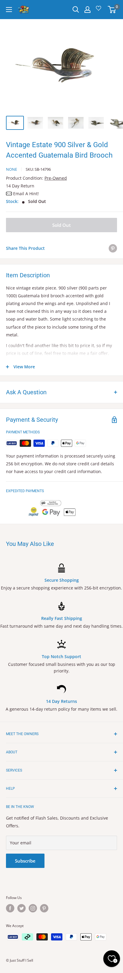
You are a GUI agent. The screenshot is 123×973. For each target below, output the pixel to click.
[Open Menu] (9, 9)
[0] (112, 9)
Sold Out (61, 225)
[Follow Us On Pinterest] (44, 908)
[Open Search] (76, 9)
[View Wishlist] (99, 10)
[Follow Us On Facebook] (10, 908)
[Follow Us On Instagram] (33, 908)
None (11, 169)
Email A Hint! (26, 193)
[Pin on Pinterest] (113, 248)
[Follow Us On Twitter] (21, 908)
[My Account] (87, 9)
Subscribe (25, 861)
